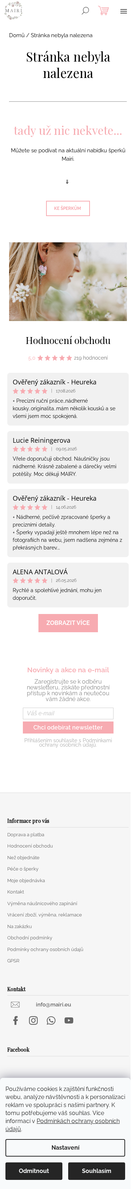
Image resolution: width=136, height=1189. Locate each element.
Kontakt (15, 892)
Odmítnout (34, 1171)
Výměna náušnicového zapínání (42, 903)
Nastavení (65, 1147)
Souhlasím (96, 1171)
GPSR (13, 960)
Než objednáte (23, 857)
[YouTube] (69, 1020)
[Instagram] (33, 1020)
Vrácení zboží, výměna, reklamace (44, 915)
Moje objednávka (26, 880)
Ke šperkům (68, 208)
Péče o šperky (22, 869)
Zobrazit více (68, 622)
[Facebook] (15, 1020)
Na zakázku (19, 926)
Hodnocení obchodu (68, 340)
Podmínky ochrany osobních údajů (45, 949)
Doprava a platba (25, 834)
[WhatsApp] (51, 1020)
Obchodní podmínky (29, 937)
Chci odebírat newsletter (68, 727)
